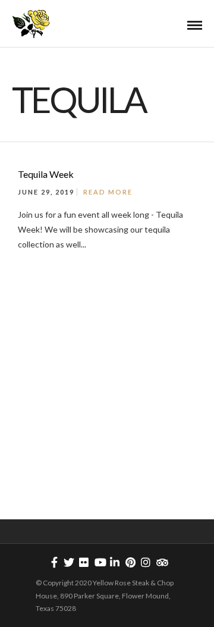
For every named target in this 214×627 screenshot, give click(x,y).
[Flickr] (84, 562)
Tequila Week (46, 174)
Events (168, 285)
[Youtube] (99, 562)
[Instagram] (145, 562)
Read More (108, 192)
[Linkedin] (114, 562)
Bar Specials (120, 285)
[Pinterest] (130, 562)
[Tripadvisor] (161, 562)
